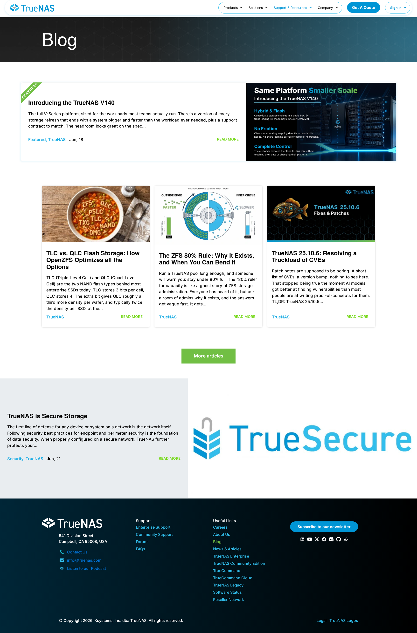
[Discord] (331, 539)
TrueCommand (226, 571)
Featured (37, 139)
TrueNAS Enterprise (231, 556)
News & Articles (227, 549)
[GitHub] (338, 539)
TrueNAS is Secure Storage (47, 415)
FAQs (140, 549)
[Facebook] (324, 539)
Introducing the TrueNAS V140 (71, 102)
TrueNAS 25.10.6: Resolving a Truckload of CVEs (314, 256)
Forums (143, 542)
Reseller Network (228, 600)
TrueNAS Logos (343, 620)
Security (15, 458)
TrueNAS (57, 139)
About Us (221, 535)
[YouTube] (309, 539)
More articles (208, 356)
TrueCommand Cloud (232, 578)
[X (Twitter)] (316, 539)
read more (228, 139)
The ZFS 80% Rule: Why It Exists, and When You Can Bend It (206, 259)
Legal (322, 620)
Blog (217, 542)
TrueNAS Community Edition (239, 564)
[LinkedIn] (302, 539)
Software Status (227, 593)
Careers (220, 527)
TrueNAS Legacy (228, 585)
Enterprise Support (153, 527)
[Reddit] (345, 539)
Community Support (154, 535)
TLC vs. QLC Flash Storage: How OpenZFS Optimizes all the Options (92, 260)
